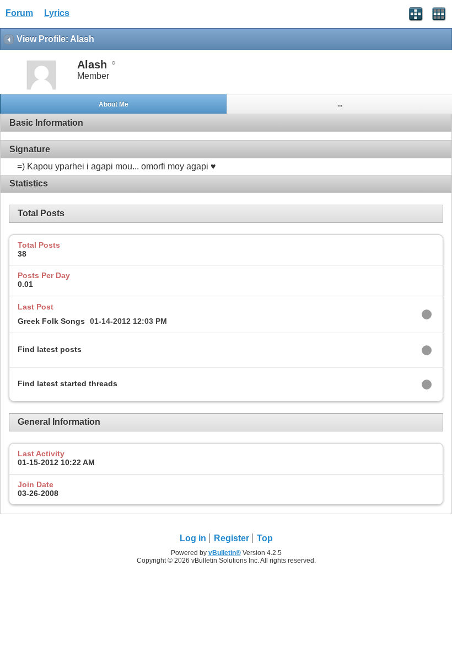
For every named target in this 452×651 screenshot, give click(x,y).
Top (265, 538)
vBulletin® (224, 553)
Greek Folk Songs (51, 321)
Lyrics (56, 13)
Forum (19, 13)
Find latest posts (50, 349)
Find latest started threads (67, 383)
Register (231, 538)
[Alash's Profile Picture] (41, 88)
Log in (193, 538)
